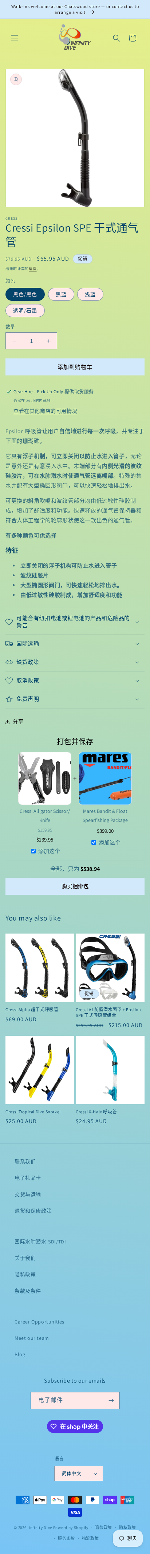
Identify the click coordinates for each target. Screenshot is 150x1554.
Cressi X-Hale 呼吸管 (96, 1111)
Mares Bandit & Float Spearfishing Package (105, 815)
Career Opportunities (39, 1321)
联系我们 (25, 1161)
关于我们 (25, 1258)
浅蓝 (90, 294)
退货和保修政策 (33, 1211)
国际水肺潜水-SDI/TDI (40, 1241)
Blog (20, 1354)
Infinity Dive (40, 1527)
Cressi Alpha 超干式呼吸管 (31, 1009)
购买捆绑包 (75, 886)
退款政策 (103, 1527)
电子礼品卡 (28, 1178)
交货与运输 (28, 1194)
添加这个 (49, 851)
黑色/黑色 (25, 294)
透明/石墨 (25, 310)
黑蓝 (61, 294)
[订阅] (111, 1400)
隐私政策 (25, 1274)
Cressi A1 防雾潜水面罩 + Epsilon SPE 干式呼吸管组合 (108, 1012)
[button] (15, 38)
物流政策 (90, 1538)
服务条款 (66, 1538)
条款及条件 (28, 1291)
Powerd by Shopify (70, 1527)
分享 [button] (18, 721)
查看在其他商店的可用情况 (45, 411)
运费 (32, 268)
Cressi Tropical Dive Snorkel (33, 1111)
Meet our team (32, 1338)
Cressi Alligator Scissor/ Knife (45, 815)
